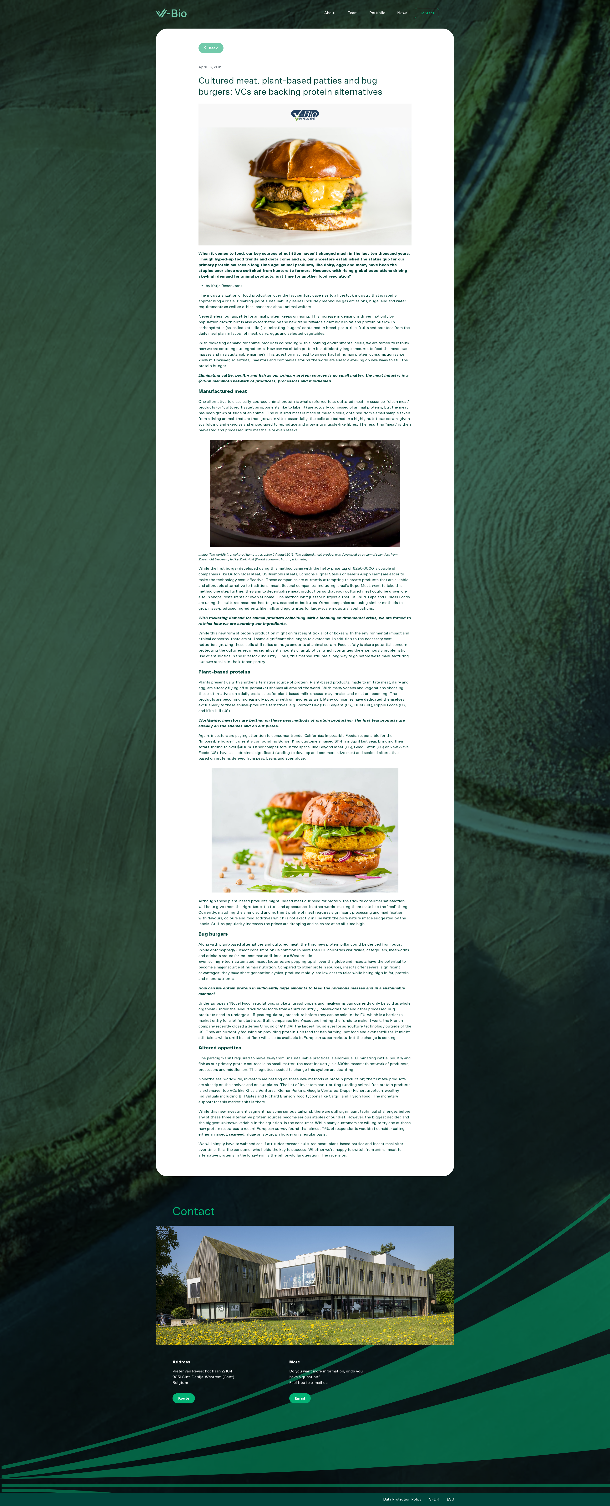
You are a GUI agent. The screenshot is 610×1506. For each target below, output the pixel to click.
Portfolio (377, 12)
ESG (450, 1499)
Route (183, 1398)
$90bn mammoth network (360, 1064)
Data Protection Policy (402, 1499)
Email (300, 1398)
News (402, 12)
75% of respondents (340, 1128)
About (330, 12)
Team (352, 12)
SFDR (434, 1499)
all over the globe (329, 961)
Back (210, 48)
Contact (426, 13)
